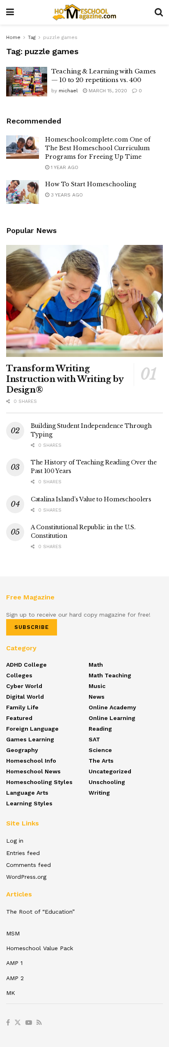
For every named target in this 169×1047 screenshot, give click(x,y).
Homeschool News (33, 771)
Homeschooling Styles (39, 782)
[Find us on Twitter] (17, 1023)
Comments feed (28, 865)
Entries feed (23, 853)
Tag (32, 37)
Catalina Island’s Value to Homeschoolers (91, 499)
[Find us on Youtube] (28, 1023)
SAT (94, 739)
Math (96, 664)
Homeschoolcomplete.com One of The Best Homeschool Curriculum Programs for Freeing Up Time (98, 148)
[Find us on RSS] (39, 1023)
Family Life (22, 707)
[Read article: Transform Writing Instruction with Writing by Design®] (84, 301)
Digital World (25, 696)
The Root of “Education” (40, 911)
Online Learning (112, 718)
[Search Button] (159, 12)
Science (100, 750)
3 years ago (66, 195)
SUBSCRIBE (31, 627)
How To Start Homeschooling (90, 184)
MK (10, 993)
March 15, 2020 (107, 91)
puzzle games (60, 37)
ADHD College (26, 664)
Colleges (19, 675)
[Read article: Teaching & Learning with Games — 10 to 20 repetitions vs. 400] (26, 81)
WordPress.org (26, 876)
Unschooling (107, 782)
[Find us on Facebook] (8, 1023)
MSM (13, 933)
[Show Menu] (10, 12)
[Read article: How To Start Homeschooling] (22, 191)
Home (13, 37)
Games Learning (30, 739)
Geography (22, 750)
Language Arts (27, 792)
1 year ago (63, 167)
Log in (14, 840)
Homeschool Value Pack (39, 948)
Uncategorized (110, 771)
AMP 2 (15, 978)
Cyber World (24, 686)
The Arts (101, 760)
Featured (19, 718)
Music (97, 686)
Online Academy (112, 707)
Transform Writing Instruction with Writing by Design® (64, 379)
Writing (99, 792)
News (97, 696)
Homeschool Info (31, 760)
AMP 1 (14, 963)
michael (68, 91)
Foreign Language (32, 728)
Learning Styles (29, 803)
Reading (100, 728)
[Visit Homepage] (84, 12)
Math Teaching (110, 675)
